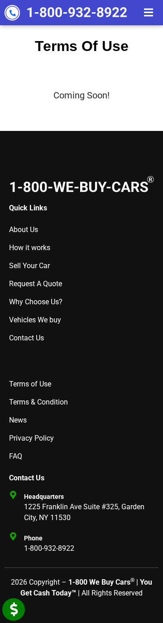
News (18, 420)
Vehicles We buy (35, 320)
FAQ (15, 456)
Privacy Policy (31, 438)
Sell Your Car (29, 265)
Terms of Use (30, 384)
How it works (29, 247)
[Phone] (13, 536)
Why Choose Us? (35, 302)
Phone (33, 538)
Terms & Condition (38, 402)
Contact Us (26, 338)
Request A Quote (35, 283)
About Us (23, 229)
